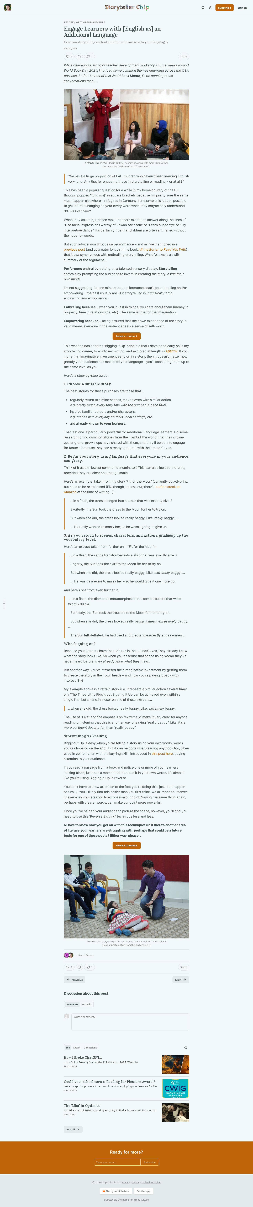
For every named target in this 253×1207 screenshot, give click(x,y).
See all (71, 1129)
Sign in (242, 7)
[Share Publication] (210, 7)
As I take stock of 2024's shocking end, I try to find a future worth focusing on (110, 1110)
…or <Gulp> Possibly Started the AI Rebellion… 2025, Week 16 (101, 1062)
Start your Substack (117, 1191)
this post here (162, 754)
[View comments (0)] (79, 56)
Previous (77, 979)
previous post (74, 249)
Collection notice (151, 1182)
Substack (109, 1199)
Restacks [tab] (87, 1004)
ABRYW (171, 351)
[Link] (59, 384)
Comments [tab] (72, 1004)
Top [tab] (68, 1047)
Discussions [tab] (90, 1047)
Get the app (143, 1191)
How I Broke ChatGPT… (83, 1057)
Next (178, 979)
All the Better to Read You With (162, 249)
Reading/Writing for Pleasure (84, 22)
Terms (135, 1182)
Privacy (126, 1182)
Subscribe (224, 7)
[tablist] (79, 1004)
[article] (126, 1064)
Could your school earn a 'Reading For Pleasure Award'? (109, 1082)
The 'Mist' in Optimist (81, 1106)
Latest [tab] (76, 1047)
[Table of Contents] (3, 603)
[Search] (203, 7)
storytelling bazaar (97, 162)
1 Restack (89, 955)
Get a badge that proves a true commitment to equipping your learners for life (110, 1086)
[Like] (66, 1095)
